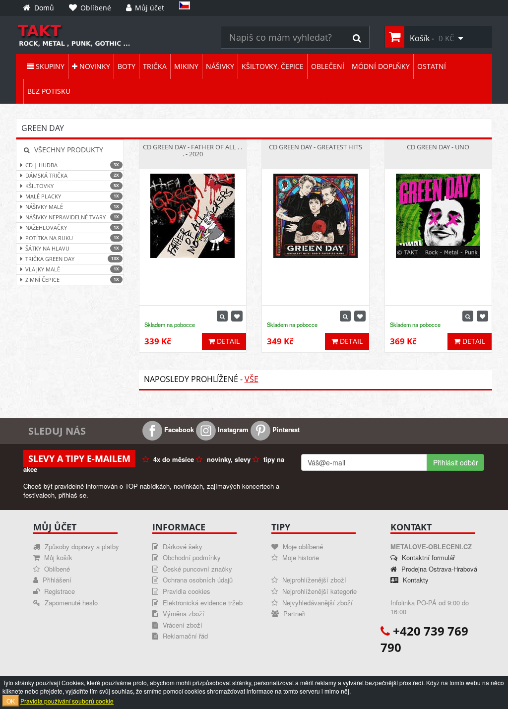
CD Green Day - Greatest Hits (315, 146)
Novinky (93, 66)
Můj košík (57, 557)
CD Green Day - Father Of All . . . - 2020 (192, 150)
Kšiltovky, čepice (273, 66)
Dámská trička (72, 175)
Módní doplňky (381, 66)
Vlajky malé (72, 269)
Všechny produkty (67, 149)
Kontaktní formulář (427, 557)
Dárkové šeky (181, 546)
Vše (251, 379)
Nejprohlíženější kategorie (318, 591)
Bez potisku (48, 91)
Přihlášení (56, 579)
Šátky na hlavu (72, 248)
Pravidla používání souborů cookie (67, 701)
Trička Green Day (72, 258)
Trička (155, 66)
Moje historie (299, 557)
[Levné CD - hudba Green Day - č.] (111, 35)
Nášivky (220, 66)
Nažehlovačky (72, 227)
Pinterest (285, 429)
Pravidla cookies (185, 591)
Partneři (293, 613)
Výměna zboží (182, 613)
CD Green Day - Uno (438, 146)
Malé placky (72, 196)
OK (10, 701)
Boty (126, 66)
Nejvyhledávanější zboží (316, 602)
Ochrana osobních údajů (197, 579)
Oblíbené (56, 569)
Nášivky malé (72, 206)
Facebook (178, 429)
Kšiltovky (72, 186)
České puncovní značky (196, 569)
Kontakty (415, 579)
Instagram (232, 429)
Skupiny (49, 66)
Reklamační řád (184, 636)
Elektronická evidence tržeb (202, 602)
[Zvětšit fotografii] (222, 316)
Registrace (58, 591)
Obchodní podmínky (191, 557)
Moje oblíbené (302, 546)
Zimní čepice (72, 279)
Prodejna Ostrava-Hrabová (438, 569)
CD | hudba (72, 165)
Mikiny (186, 66)
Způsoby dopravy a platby (81, 546)
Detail (227, 341)
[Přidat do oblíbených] (237, 316)
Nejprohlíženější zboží (313, 579)
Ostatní (431, 66)
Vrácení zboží (181, 625)
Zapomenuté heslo (70, 602)
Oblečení (327, 66)
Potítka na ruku (72, 238)
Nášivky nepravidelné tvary (72, 217)
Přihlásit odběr (455, 462)
